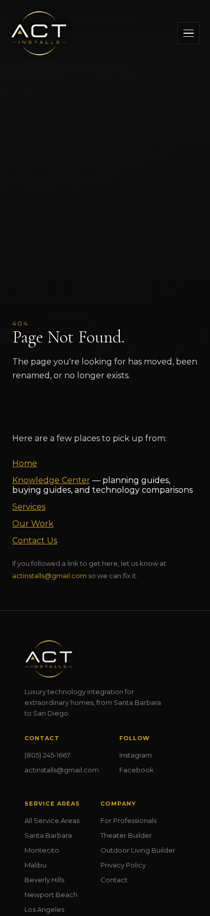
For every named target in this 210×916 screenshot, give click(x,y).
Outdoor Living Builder (137, 850)
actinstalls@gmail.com (49, 575)
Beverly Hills (44, 880)
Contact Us (34, 540)
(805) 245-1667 (47, 755)
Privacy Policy (123, 865)
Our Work (33, 524)
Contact (113, 880)
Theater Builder (126, 835)
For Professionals (128, 820)
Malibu (35, 865)
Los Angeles (44, 909)
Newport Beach (50, 894)
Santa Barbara (48, 835)
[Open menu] (188, 33)
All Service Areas (52, 820)
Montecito (41, 850)
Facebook (136, 770)
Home (24, 463)
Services (28, 507)
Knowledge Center (51, 480)
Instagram (135, 755)
